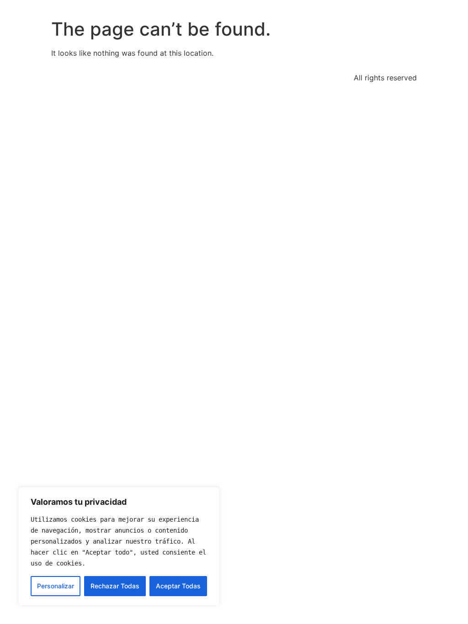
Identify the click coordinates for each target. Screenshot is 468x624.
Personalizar (55, 586)
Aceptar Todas (178, 586)
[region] (118, 546)
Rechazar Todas (114, 586)
